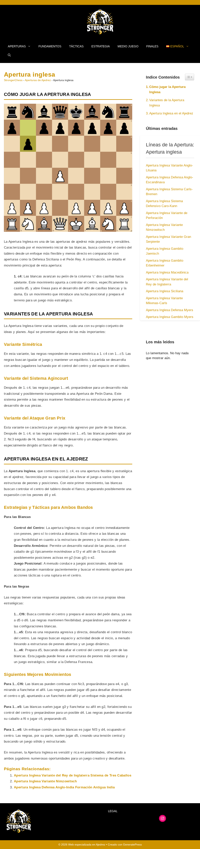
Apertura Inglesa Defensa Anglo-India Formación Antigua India (64, 787)
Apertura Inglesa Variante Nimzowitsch (45, 781)
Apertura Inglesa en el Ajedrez (171, 113)
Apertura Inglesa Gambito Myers (169, 317)
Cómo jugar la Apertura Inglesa (167, 89)
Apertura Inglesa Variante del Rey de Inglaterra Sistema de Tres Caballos (72, 775)
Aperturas (17, 46)
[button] (9, 55)
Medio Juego (128, 46)
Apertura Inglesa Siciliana (164, 291)
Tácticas (76, 46)
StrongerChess (13, 80)
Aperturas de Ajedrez (38, 80)
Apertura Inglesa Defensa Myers (169, 310)
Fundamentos (49, 46)
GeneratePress (132, 844)
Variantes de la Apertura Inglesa (166, 102)
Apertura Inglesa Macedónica (167, 272)
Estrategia (100, 46)
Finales (152, 46)
